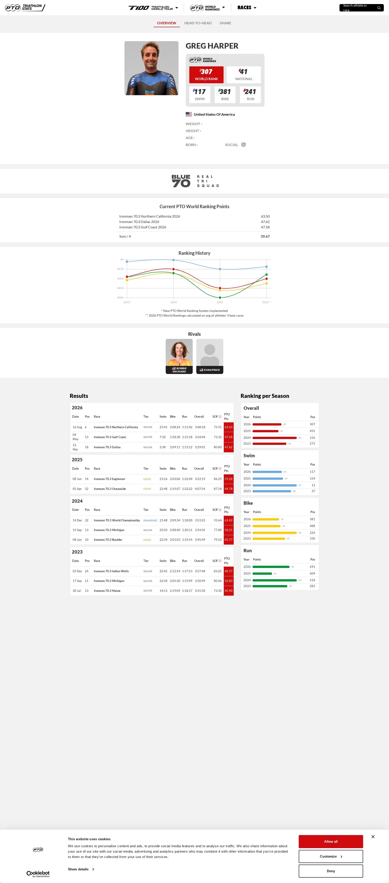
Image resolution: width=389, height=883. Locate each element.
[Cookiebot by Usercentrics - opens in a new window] (38, 874)
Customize (328, 856)
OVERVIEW (166, 23)
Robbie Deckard (180, 370)
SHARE (225, 23)
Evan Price (212, 370)
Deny (331, 871)
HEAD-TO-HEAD (198, 23)
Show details (78, 869)
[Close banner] (373, 836)
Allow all (331, 841)
